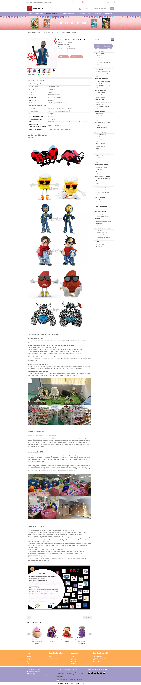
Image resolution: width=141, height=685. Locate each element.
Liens (28, 653)
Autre (97, 76)
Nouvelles (29, 658)
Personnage (99, 83)
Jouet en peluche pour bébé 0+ (104, 102)
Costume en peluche (100, 211)
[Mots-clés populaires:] (112, 8)
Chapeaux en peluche (101, 127)
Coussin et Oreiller (100, 197)
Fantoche (97, 218)
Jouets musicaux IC (101, 209)
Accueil (29, 656)
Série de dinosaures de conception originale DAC (104, 67)
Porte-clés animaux (101, 134)
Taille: (59, 46)
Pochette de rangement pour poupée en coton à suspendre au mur (37, 641)
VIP (28, 663)
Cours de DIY (96, 661)
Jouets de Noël (100, 113)
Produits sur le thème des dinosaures (105, 74)
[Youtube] (104, 673)
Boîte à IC (73, 661)
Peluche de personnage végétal (104, 85)
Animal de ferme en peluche (102, 176)
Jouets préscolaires (101, 104)
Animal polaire (99, 169)
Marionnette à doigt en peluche (104, 221)
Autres (97, 64)
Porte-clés (74, 660)
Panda (97, 60)
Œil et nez (73, 658)
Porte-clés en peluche (101, 132)
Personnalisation (97, 656)
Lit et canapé (99, 246)
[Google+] (92, 673)
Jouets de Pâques (100, 115)
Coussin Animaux (100, 201)
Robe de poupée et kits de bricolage (105, 192)
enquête (64, 57)
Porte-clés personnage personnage (105, 136)
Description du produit (34, 78)
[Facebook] (89, 673)
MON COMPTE (76, 2)
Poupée (98, 190)
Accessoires (74, 653)
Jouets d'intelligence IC (101, 206)
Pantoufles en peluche (101, 232)
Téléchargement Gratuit (99, 658)
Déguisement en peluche (102, 216)
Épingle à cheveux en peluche (103, 237)
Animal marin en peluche (101, 153)
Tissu (72, 656)
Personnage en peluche (101, 78)
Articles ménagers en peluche (103, 122)
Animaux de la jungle (101, 167)
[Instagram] (101, 673)
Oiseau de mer (99, 160)
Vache (97, 183)
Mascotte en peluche (101, 214)
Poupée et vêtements (100, 187)
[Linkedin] (95, 673)
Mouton (98, 181)
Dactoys (85, 8)
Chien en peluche (100, 92)
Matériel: (60, 48)
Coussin (98, 199)
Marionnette (99, 223)
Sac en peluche (100, 230)
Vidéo (94, 660)
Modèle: (60, 42)
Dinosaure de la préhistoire (103, 71)
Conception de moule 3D (100, 653)
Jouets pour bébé (99, 99)
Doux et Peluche (100, 244)
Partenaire (30, 661)
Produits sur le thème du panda (104, 62)
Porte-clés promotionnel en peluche (105, 139)
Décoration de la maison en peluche (105, 235)
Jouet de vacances (100, 111)
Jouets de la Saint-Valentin (103, 118)
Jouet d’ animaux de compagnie (103, 241)
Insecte (97, 171)
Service (29, 660)
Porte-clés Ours (100, 58)
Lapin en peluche (100, 97)
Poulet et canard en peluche (103, 178)
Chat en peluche (100, 95)
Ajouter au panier (76, 57)
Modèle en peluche (100, 143)
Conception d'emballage (56, 653)
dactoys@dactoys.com (35, 671)
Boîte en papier (53, 658)
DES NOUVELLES (88, 2)
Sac (97, 129)
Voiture (97, 148)
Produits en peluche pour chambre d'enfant (105, 106)
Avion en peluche (100, 146)
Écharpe (98, 125)
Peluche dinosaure (101, 69)
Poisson (98, 157)
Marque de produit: (62, 44)
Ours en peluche (99, 51)
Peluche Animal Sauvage (101, 164)
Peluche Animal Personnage (103, 81)
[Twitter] (98, 673)
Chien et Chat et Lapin (101, 90)
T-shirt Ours (99, 55)
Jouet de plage (99, 155)
